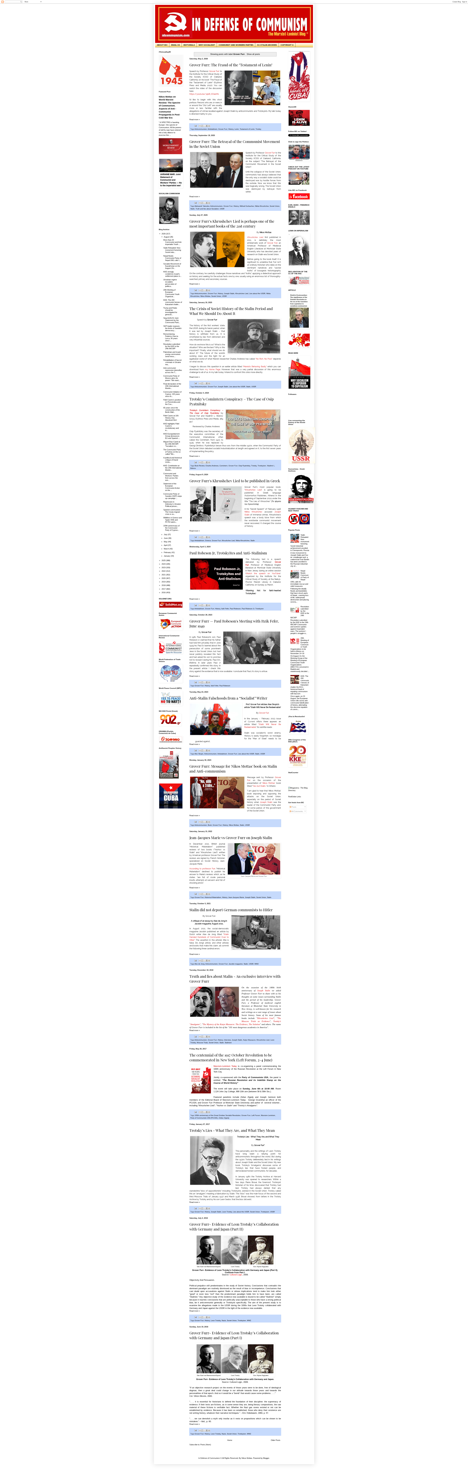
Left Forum (255, 1115)
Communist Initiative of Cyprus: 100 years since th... (172, 394)
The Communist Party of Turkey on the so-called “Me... (172, 452)
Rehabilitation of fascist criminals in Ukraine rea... (172, 362)
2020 (164, 578)
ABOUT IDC (162, 45)
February (167, 552)
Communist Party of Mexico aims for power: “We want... (171, 378)
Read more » (194, 119)
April (166, 545)
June (166, 538)
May (166, 542)
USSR (222, 209)
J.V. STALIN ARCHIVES (267, 45)
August (167, 237)
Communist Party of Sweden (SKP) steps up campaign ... (172, 496)
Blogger (266, 1458)
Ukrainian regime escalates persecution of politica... (170, 283)
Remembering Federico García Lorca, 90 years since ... (170, 337)
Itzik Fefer (225, 609)
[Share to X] (204, 126)
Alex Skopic (199, 754)
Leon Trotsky (227, 1212)
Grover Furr (222, 129)
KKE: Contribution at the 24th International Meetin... (172, 468)
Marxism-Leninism (268, 1115)
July (166, 534)
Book (210, 825)
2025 (164, 560)
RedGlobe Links (294, 797)
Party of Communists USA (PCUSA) (204, 1118)
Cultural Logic (236, 1275)
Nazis (224, 1320)
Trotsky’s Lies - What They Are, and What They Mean (232, 1130)
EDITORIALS (189, 45)
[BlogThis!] (202, 126)
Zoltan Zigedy (224, 1118)
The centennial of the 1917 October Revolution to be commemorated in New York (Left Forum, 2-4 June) (230, 1057)
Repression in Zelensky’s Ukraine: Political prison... (172, 504)
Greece (208, 540)
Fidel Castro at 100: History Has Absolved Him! (171, 418)
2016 (164, 592)
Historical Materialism (213, 897)
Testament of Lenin (247, 129)
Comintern (223, 466)
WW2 (256, 964)
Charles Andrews (212, 466)
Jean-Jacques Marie (236, 897)
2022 (164, 571)
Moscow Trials (202, 1043)
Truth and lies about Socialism (207, 209)
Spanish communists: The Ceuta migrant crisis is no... (172, 512)
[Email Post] (195, 126)
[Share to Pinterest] (209, 126)
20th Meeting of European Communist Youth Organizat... (171, 293)
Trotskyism (262, 466)
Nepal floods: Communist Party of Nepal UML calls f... (172, 258)
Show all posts (253, 54)
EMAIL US (175, 45)
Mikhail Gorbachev (247, 206)
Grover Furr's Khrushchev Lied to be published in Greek (234, 480)
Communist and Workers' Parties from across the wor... (170, 476)
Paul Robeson (235, 609)
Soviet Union (274, 206)
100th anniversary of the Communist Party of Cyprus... (171, 528)
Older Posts (275, 1440)
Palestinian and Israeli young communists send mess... (172, 354)
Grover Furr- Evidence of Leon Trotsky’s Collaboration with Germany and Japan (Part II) (234, 1226)
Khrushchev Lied (241, 293)
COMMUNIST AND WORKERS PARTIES (236, 45)
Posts (293, 807)
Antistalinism (212, 129)
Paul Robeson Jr (248, 609)
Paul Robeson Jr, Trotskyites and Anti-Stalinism (228, 552)
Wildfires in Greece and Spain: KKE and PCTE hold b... (172, 520)
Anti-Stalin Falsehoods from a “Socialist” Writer (228, 698)
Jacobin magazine (236, 964)
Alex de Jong (200, 964)
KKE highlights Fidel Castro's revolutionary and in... (171, 427)
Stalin (192, 209)
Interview (227, 1040)
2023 (164, 567)
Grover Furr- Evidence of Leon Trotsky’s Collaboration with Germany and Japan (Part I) (234, 1335)
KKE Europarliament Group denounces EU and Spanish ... (171, 436)
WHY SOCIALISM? (207, 45)
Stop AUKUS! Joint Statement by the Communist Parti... (171, 320)
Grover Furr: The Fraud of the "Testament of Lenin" (230, 64)
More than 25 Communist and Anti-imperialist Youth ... (172, 242)
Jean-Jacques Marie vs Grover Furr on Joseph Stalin (230, 837)
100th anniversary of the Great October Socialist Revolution (217, 1115)
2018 (164, 585)
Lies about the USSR (257, 293)
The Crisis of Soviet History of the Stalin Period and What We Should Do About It (231, 311)
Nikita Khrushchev (262, 206)
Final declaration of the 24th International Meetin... (172, 386)
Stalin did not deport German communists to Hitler (231, 909)
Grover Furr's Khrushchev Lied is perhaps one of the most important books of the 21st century (231, 224)
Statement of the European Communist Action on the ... (171, 487)
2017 (164, 589)
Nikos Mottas (205, 296)
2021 (164, 575)
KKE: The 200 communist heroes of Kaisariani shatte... (172, 302)
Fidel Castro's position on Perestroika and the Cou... (172, 402)
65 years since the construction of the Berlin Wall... (171, 410)
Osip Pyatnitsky (244, 466)
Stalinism (228, 1043)
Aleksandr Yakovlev (202, 206)
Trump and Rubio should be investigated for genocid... (170, 311)
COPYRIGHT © (287, 45)
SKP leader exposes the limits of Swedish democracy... (172, 328)
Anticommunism (201, 129)
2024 (164, 564)
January (167, 556)
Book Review (200, 466)
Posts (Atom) (205, 1445)
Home (229, 1440)
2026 (164, 234)
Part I (242, 1272)
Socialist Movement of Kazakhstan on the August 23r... (172, 266)
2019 (164, 582)
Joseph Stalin (229, 293)
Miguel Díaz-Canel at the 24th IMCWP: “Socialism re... (171, 444)
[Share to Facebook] (207, 126)
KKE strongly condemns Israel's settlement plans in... (172, 274)
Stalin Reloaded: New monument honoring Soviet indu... (172, 250)
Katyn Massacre (249, 1040)
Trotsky (258, 129)
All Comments (297, 811)
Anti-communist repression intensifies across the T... (172, 370)
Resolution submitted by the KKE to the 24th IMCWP (171, 346)
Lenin (236, 129)
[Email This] (200, 126)
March (166, 549)
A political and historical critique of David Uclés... (172, 460)
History (231, 129)
